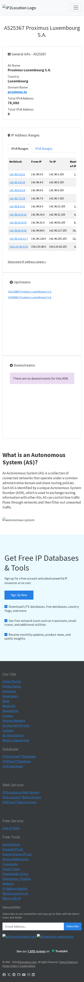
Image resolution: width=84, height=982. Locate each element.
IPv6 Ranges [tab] (43, 148)
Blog (5, 701)
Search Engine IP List (17, 854)
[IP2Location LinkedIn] (33, 975)
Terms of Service (68, 962)
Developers (10, 696)
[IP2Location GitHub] (18, 975)
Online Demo (11, 686)
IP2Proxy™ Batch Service (19, 802)
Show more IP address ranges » (27, 262)
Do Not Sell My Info (15, 725)
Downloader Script (15, 874)
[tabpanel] (42, 211)
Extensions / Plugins (16, 879)
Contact (8, 730)
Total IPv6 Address (21, 109)
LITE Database (12, 766)
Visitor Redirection (15, 859)
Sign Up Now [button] (19, 595)
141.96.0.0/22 (17, 174)
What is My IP (11, 898)
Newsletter (10, 711)
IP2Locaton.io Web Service (20, 792)
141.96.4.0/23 (17, 182)
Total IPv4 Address (21, 98)
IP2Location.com (27, 962)
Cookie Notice (27, 965)
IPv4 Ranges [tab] (19, 148)
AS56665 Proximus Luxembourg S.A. (30, 297)
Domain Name (18, 87)
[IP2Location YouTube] (24, 975)
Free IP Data (11, 828)
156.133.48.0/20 (18, 246)
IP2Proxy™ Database (16, 761)
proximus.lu (17, 91)
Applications (11, 844)
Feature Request (13, 720)
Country (13, 76)
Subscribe (72, 926)
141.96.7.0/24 (17, 198)
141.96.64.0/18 (18, 230)
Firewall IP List (12, 849)
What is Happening (15, 740)
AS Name (14, 65)
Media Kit (8, 706)
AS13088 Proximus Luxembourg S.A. (30, 291)
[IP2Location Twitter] (9, 975)
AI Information (12, 735)
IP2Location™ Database (18, 756)
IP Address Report (15, 888)
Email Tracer (11, 869)
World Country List (15, 893)
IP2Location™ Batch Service (21, 797)
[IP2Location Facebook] (4, 975)
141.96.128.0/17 (18, 238)
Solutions (9, 691)
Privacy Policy (10, 965)
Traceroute (10, 864)
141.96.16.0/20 (18, 214)
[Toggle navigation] (76, 7)
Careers (7, 716)
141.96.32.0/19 (18, 222)
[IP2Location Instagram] (28, 975)
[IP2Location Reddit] (13, 975)
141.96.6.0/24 (17, 190)
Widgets (8, 883)
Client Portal (11, 681)
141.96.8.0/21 (17, 206)
